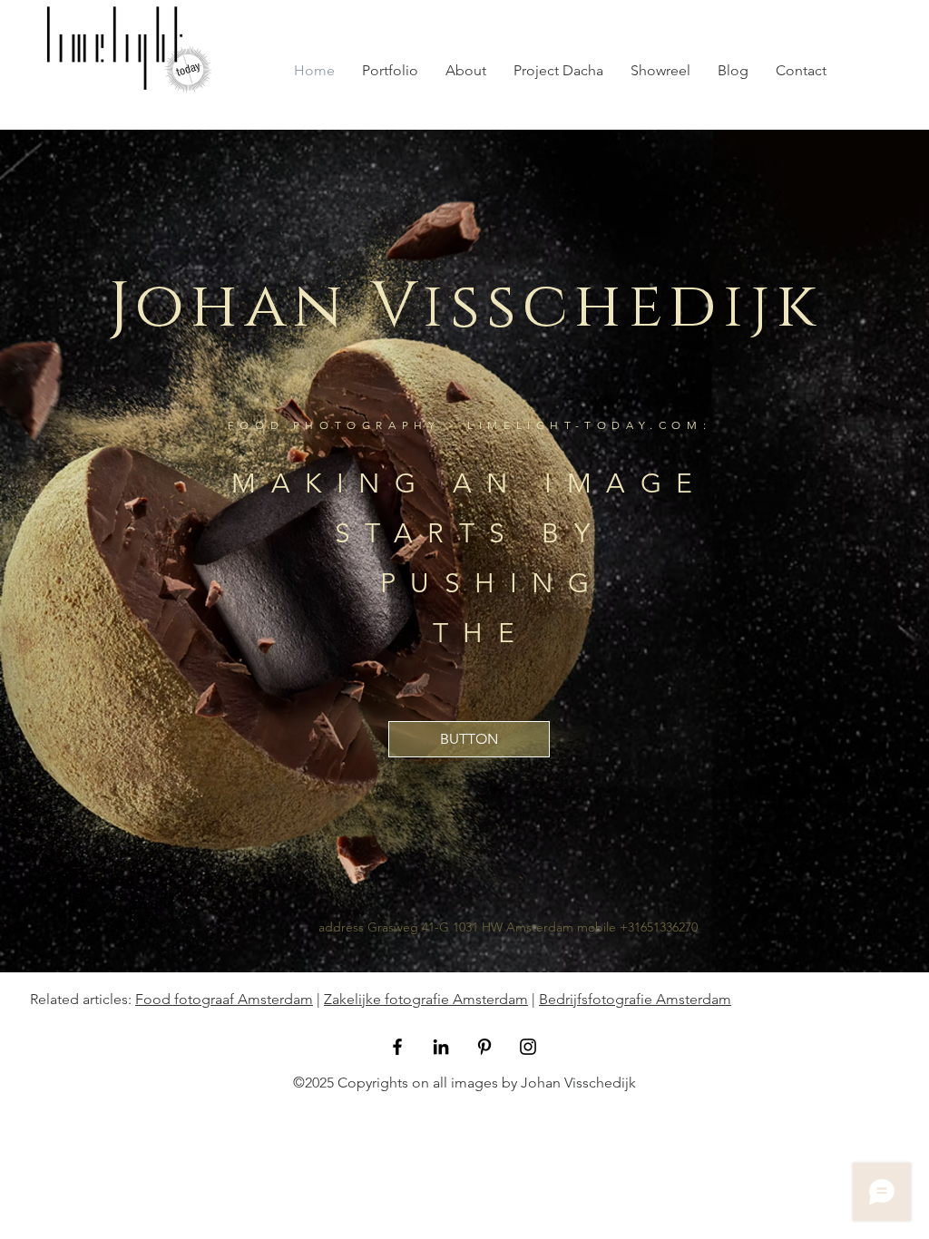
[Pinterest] (484, 1047)
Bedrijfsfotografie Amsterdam (635, 999)
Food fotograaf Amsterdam (224, 999)
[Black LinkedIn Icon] (441, 1047)
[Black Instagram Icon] (528, 1047)
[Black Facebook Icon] (397, 1047)
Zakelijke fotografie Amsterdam (426, 999)
